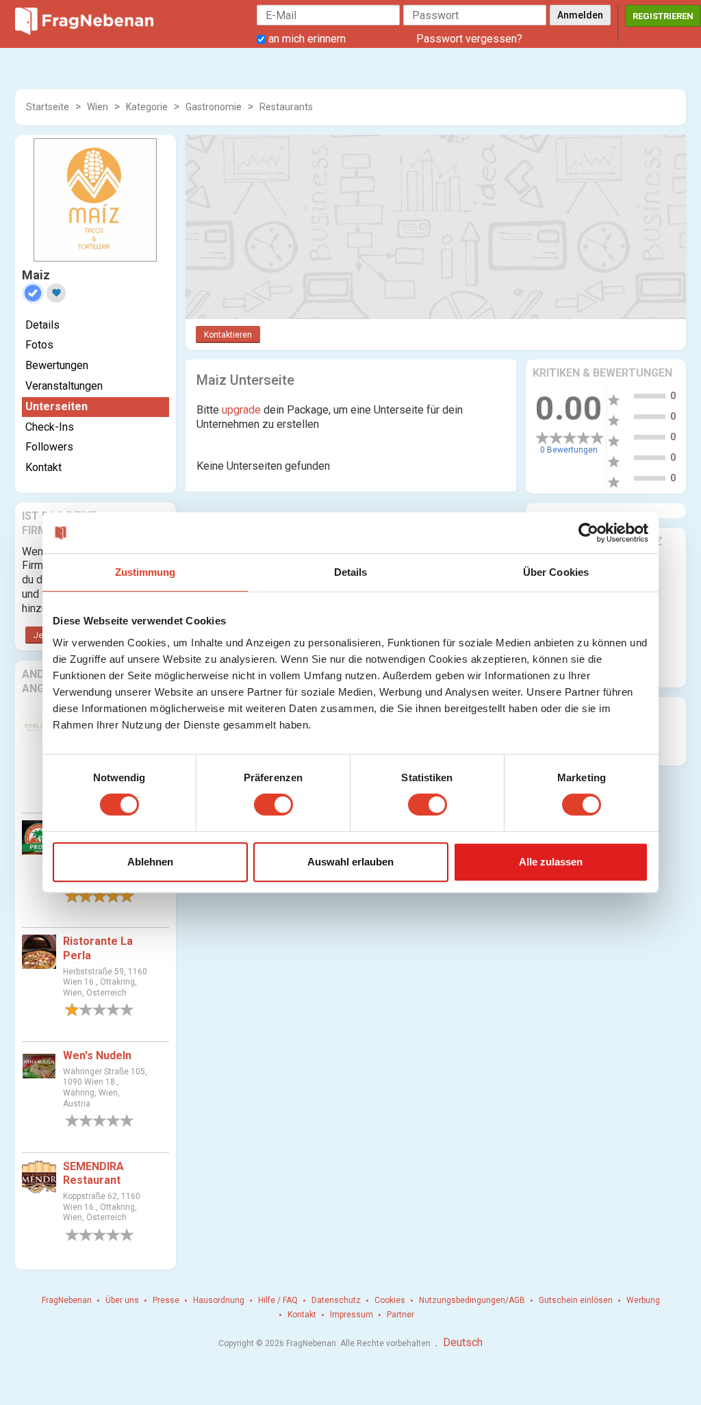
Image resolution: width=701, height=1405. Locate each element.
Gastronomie (214, 106)
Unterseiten (56, 406)
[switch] (273, 804)
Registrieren (663, 16)
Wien (97, 106)
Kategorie (147, 106)
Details (42, 324)
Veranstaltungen (64, 385)
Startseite (47, 106)
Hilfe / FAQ (278, 1300)
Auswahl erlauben (350, 862)
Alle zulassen (551, 862)
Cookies (389, 1300)
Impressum (351, 1314)
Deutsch (463, 1342)
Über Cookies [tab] (556, 572)
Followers (49, 446)
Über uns (122, 1300)
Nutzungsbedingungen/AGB (472, 1300)
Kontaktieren (228, 335)
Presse (166, 1300)
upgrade (241, 409)
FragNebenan (67, 1300)
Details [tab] (351, 572)
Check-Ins (49, 426)
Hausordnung (218, 1300)
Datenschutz (336, 1300)
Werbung (643, 1300)
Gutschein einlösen (576, 1300)
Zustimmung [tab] (145, 572)
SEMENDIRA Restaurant (93, 1173)
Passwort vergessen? (469, 38)
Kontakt (43, 467)
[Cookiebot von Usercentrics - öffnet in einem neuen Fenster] (588, 532)
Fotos (39, 344)
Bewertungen (56, 365)
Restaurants (286, 106)
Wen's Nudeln (97, 1055)
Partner (400, 1314)
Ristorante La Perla (98, 948)
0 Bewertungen (569, 450)
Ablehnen (150, 862)
